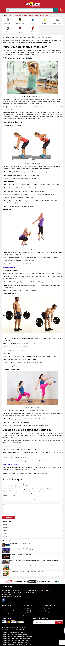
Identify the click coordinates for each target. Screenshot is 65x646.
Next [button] (62, 581)
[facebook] (3, 600)
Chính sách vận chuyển (29, 611)
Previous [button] (3, 581)
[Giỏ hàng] (61, 10)
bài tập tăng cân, (11, 473)
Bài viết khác (6, 540)
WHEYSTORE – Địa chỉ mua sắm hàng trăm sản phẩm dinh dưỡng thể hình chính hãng (27, 489)
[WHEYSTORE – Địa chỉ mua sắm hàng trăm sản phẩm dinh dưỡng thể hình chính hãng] (6, 562)
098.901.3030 (20, 629)
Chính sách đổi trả (28, 613)
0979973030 (7, 594)
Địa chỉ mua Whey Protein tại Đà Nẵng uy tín (16, 485)
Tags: (4, 473)
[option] (8, 582)
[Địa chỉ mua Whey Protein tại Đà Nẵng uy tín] (6, 550)
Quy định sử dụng (28, 615)
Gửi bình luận (8, 517)
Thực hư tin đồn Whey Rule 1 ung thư (14, 487)
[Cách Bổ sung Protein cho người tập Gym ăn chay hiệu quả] (6, 573)
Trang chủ (47, 609)
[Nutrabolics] (45, 582)
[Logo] (32, 4)
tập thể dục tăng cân (43, 473)
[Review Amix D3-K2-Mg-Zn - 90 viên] (6, 545)
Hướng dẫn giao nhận (8, 613)
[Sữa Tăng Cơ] (4, 621)
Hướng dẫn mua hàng (8, 609)
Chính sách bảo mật (28, 609)
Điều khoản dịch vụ (7, 615)
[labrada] (8, 582)
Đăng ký (59, 622)
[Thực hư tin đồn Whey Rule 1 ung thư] (6, 556)
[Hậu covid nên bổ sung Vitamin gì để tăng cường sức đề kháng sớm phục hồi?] (6, 567)
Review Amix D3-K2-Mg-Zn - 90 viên (14, 483)
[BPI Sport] (57, 582)
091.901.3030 (10, 629)
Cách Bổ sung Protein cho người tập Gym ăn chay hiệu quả (20, 493)
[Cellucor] (20, 582)
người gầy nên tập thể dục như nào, (26, 473)
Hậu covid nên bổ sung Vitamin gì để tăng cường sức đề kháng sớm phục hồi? (25, 491)
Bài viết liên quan (12, 479)
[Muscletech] (32, 582)
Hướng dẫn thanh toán (8, 611)
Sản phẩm (47, 613)
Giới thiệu (46, 611)
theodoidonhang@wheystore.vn (13, 596)
